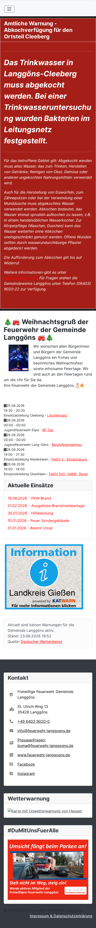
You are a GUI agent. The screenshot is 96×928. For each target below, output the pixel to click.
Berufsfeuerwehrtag (67, 445)
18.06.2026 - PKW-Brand (29, 498)
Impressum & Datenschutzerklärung (61, 916)
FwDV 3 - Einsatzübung (69, 459)
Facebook (26, 764)
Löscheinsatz (57, 415)
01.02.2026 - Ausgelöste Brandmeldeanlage (46, 505)
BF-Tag (47, 430)
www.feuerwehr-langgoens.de (43, 755)
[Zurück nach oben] (87, 919)
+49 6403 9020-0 (33, 721)
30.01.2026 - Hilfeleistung (30, 513)
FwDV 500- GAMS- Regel (68, 474)
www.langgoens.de (20, 278)
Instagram (26, 773)
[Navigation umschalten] (9, 9)
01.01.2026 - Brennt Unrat (30, 528)
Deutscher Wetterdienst (41, 641)
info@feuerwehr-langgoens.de (43, 730)
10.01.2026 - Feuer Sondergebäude (38, 520)
